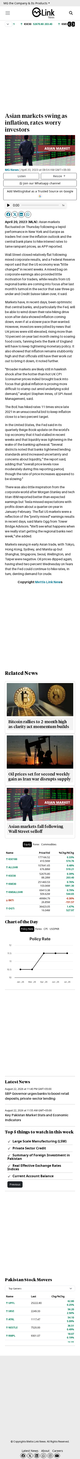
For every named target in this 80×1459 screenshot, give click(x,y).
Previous (15, 1184)
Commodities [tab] (48, 844)
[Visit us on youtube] (57, 1455)
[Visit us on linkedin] (37, 1455)
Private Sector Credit (29, 1148)
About (45, 1451)
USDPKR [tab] (54, 929)
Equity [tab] (27, 844)
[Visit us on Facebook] (23, 1455)
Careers (57, 1451)
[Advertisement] (40, 68)
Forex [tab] (36, 844)
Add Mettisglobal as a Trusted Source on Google (40, 191)
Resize (58, 176)
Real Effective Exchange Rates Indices (34, 1167)
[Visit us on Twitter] (30, 1455)
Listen (22, 176)
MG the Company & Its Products (25, 3)
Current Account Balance (33, 1176)
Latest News (30, 1451)
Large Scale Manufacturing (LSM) (39, 1141)
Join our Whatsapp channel (42, 183)
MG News (12, 169)
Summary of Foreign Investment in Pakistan (38, 1157)
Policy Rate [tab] (27, 929)
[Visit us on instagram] (50, 1455)
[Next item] (73, 24)
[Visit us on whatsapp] (43, 1455)
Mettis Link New (48, 582)
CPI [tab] (46, 929)
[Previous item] (69, 24)
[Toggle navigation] (7, 13)
